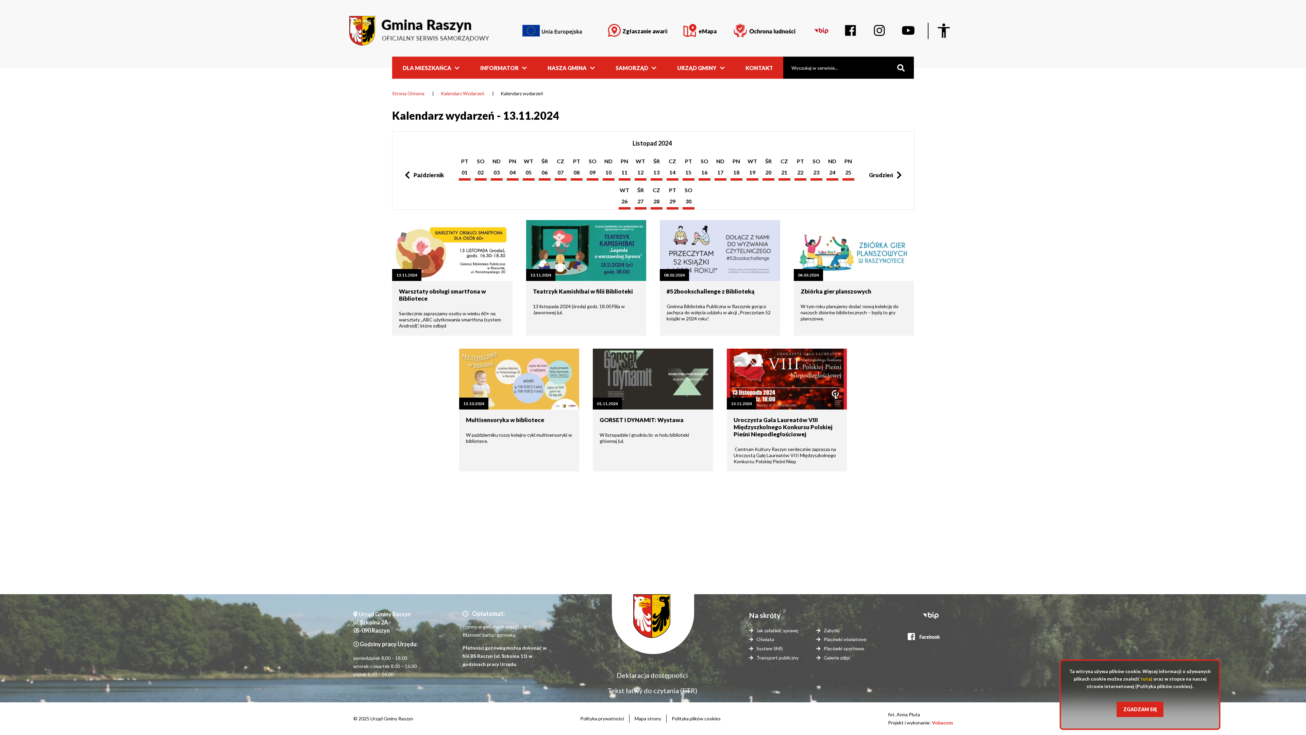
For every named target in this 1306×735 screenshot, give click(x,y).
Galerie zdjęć (837, 658)
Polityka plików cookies (696, 718)
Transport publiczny (777, 658)
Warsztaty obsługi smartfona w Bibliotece (442, 295)
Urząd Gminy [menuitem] (697, 67)
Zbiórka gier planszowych (836, 291)
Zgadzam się (1140, 709)
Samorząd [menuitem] (632, 67)
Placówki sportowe (844, 648)
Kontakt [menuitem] (759, 67)
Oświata (765, 639)
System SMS (769, 648)
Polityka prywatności (602, 718)
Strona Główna (408, 93)
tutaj (1146, 679)
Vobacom (942, 722)
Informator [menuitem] (499, 67)
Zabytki (832, 630)
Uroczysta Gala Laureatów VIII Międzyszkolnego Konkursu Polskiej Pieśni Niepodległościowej (783, 427)
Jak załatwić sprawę (777, 630)
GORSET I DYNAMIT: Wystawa (642, 419)
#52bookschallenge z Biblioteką (710, 291)
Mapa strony (648, 718)
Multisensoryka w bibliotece (505, 419)
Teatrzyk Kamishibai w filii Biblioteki (583, 291)
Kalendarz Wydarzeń (462, 93)
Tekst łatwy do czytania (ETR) (652, 690)
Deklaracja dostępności (652, 675)
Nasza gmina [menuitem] (567, 67)
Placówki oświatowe (845, 639)
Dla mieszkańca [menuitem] (427, 67)
